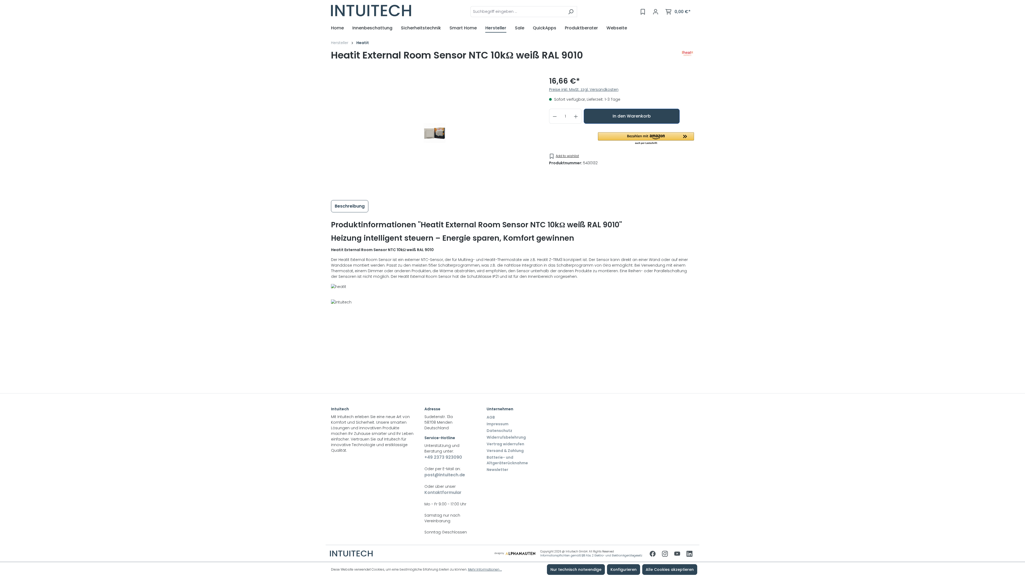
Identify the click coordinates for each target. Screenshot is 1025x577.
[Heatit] (687, 57)
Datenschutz (499, 430)
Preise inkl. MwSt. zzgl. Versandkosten (583, 89)
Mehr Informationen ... (485, 569)
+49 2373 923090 (443, 457)
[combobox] (517, 11)
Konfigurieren (623, 569)
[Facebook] (653, 554)
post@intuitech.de (444, 475)
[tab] (349, 206)
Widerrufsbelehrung (506, 437)
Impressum (497, 424)
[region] (435, 133)
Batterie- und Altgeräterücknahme (507, 460)
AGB (491, 417)
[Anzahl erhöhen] (576, 116)
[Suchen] (571, 11)
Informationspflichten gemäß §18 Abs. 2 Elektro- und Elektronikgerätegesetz (591, 555)
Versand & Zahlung (505, 450)
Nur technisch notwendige (575, 569)
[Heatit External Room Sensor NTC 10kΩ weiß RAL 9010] (435, 133)
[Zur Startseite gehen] (371, 10)
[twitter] (678, 554)
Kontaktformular (443, 492)
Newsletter (497, 469)
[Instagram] (665, 554)
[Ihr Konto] (655, 11)
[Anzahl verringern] (554, 116)
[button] (646, 138)
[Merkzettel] (642, 11)
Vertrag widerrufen (505, 444)
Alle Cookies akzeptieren (670, 569)
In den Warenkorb (632, 116)
